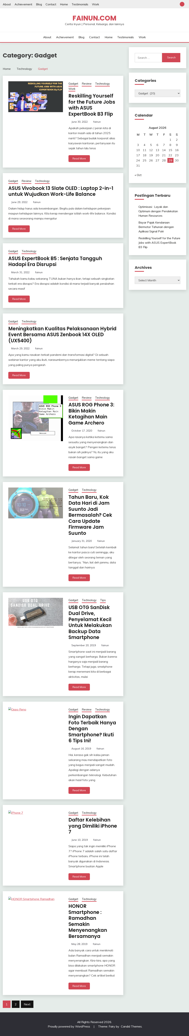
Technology (102, 83)
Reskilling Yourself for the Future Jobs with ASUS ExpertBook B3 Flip (91, 105)
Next (27, 1004)
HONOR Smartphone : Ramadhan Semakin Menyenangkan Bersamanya (87, 921)
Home (64, 4)
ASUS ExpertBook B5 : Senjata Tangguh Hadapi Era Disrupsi (55, 261)
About (7, 4)
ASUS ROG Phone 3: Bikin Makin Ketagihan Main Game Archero (91, 413)
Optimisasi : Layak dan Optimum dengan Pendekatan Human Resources (158, 211)
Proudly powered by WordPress (69, 1026)
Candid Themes (131, 1026)
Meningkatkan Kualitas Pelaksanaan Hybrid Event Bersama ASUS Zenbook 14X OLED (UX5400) (62, 334)
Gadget (73, 83)
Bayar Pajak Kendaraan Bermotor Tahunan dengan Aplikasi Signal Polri (156, 227)
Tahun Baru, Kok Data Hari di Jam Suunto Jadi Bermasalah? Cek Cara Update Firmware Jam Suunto (90, 515)
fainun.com (94, 18)
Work (95, 4)
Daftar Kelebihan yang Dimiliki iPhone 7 (92, 826)
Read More (79, 158)
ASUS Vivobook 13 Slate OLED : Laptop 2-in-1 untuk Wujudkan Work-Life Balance (60, 191)
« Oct (138, 175)
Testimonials (80, 4)
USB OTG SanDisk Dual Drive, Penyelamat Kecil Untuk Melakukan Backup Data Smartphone (90, 622)
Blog (39, 4)
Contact (51, 4)
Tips (103, 600)
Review (87, 83)
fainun (97, 121)
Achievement (23, 4)
